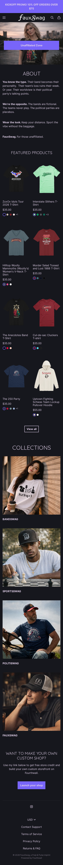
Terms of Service (31, 834)
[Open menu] (4, 17)
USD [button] (30, 819)
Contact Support (31, 826)
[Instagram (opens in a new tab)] (31, 806)
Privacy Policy (31, 841)
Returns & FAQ (31, 848)
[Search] (52, 17)
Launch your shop (31, 785)
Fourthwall (37, 858)
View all (32, 429)
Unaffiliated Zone (31, 45)
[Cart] (59, 17)
